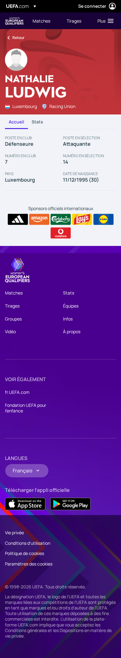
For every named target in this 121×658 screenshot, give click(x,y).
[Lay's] (82, 219)
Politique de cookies (24, 553)
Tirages (12, 306)
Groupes (13, 319)
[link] (41, 20)
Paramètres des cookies (28, 564)
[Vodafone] (61, 233)
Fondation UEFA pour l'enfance (25, 408)
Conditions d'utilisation (27, 543)
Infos (68, 319)
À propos (71, 331)
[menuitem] (44, 20)
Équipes (70, 306)
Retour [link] (18, 37)
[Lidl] (103, 219)
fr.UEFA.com (17, 392)
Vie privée (14, 532)
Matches (14, 293)
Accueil (16, 121)
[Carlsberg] (61, 219)
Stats (37, 121)
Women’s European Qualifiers (14, 21)
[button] (104, 20)
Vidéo (10, 331)
